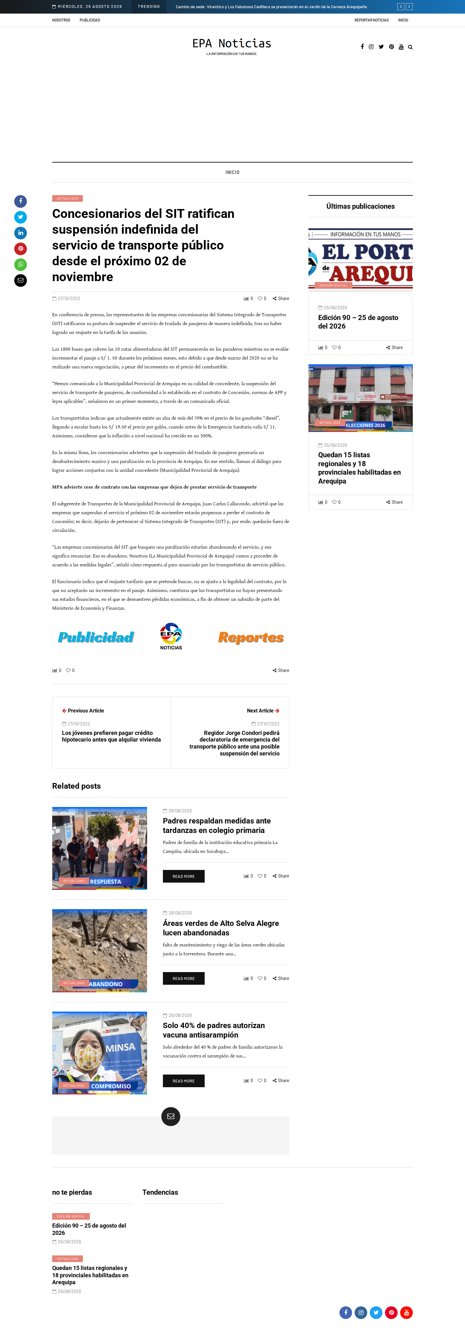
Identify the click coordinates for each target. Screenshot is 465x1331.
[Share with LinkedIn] (20, 233)
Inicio (403, 20)
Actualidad (67, 198)
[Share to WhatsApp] (20, 264)
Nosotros (61, 20)
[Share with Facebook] (20, 201)
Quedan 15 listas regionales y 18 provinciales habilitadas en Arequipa (90, 1275)
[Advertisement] (232, 114)
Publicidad (90, 20)
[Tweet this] (20, 217)
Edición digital (333, 285)
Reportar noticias (372, 20)
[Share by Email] (20, 280)
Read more (184, 876)
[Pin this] (20, 249)
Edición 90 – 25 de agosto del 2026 (89, 1229)
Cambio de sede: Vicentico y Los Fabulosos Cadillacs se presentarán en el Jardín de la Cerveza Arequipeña (271, 6)
